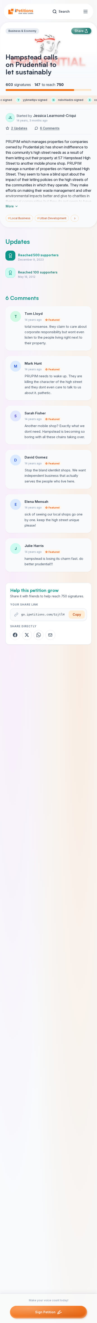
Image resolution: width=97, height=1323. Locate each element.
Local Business (19, 218)
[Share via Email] (50, 635)
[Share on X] (27, 635)
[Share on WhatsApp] (39, 635)
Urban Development (51, 218)
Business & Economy (22, 31)
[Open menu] (85, 12)
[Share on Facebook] (15, 635)
